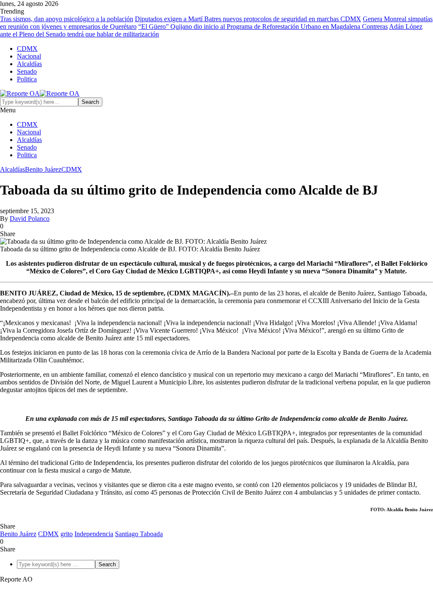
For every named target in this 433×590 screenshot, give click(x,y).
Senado (27, 71)
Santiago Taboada (139, 533)
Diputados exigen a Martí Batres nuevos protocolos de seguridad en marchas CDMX (248, 18)
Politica (27, 79)
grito (66, 533)
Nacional (29, 56)
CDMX (27, 48)
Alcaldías (29, 63)
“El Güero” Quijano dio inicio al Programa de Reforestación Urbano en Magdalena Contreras (263, 26)
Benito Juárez (43, 169)
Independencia (93, 533)
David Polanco (29, 218)
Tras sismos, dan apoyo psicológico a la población (66, 18)
